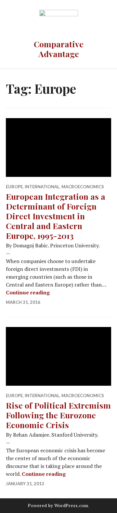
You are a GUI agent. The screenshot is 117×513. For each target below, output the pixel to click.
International (42, 186)
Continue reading (28, 292)
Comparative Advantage (59, 49)
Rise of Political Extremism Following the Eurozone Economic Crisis (58, 415)
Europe (14, 186)
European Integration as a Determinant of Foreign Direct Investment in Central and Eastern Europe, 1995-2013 (55, 216)
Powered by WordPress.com (58, 505)
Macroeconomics (82, 186)
